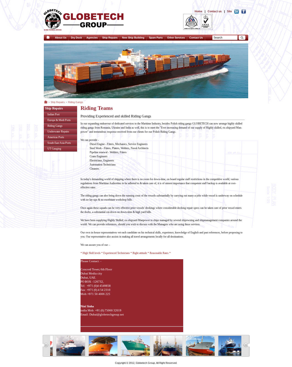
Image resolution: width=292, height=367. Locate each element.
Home (198, 11)
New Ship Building (133, 37)
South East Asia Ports (59, 143)
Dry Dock (76, 37)
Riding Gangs (55, 125)
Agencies (92, 37)
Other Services (176, 37)
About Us (60, 37)
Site (229, 11)
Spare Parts (156, 37)
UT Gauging (54, 148)
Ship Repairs (109, 37)
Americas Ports (55, 137)
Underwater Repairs (58, 131)
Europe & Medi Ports (59, 120)
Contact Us (196, 37)
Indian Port (53, 114)
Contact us (215, 11)
